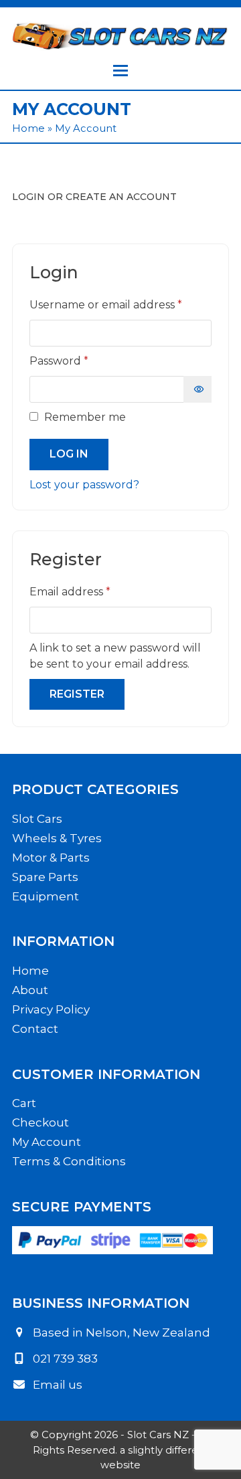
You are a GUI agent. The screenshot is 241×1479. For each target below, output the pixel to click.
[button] (120, 70)
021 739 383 (65, 1358)
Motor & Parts (51, 857)
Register (77, 694)
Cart (24, 1103)
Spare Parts (45, 877)
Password (84, 360)
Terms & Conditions (69, 1161)
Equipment (45, 896)
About (30, 990)
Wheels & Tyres (57, 838)
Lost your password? (84, 484)
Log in (69, 454)
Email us (57, 1384)
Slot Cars (37, 818)
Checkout (40, 1122)
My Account (46, 1142)
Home (28, 128)
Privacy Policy (51, 1009)
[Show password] (197, 389)
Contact (35, 1029)
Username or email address (120, 304)
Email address (95, 591)
